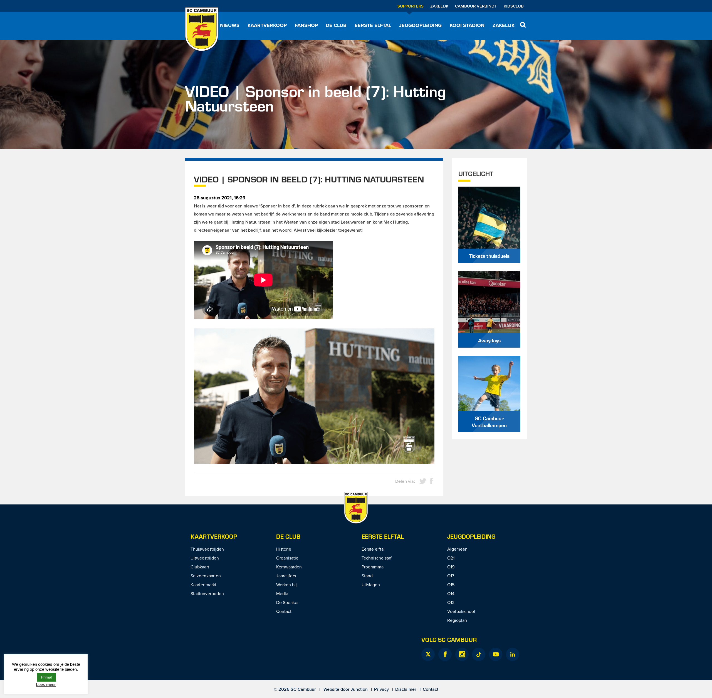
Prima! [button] (46, 677)
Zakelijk (439, 6)
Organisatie (287, 558)
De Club (336, 25)
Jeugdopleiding (420, 25)
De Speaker (287, 602)
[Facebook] (445, 654)
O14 (450, 593)
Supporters (410, 6)
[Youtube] (495, 654)
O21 (450, 558)
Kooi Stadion (467, 25)
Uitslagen (371, 584)
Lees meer (46, 684)
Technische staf (377, 558)
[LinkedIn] (512, 654)
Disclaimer (405, 689)
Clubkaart (200, 567)
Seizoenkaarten (206, 576)
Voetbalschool (461, 611)
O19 (450, 567)
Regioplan (457, 620)
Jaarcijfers (286, 576)
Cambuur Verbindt (476, 6)
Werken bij (286, 584)
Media (282, 593)
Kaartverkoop (267, 25)
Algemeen (457, 549)
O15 (450, 584)
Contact (283, 611)
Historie (283, 549)
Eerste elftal (373, 25)
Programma (373, 567)
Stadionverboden (207, 593)
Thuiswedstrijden (207, 549)
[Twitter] (428, 654)
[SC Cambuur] (201, 29)
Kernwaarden (289, 567)
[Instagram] (462, 654)
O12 (450, 602)
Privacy (381, 689)
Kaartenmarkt (203, 584)
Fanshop (306, 25)
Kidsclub (514, 6)
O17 (450, 576)
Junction (359, 689)
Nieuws (229, 25)
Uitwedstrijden (205, 558)
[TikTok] (478, 654)
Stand (367, 576)
